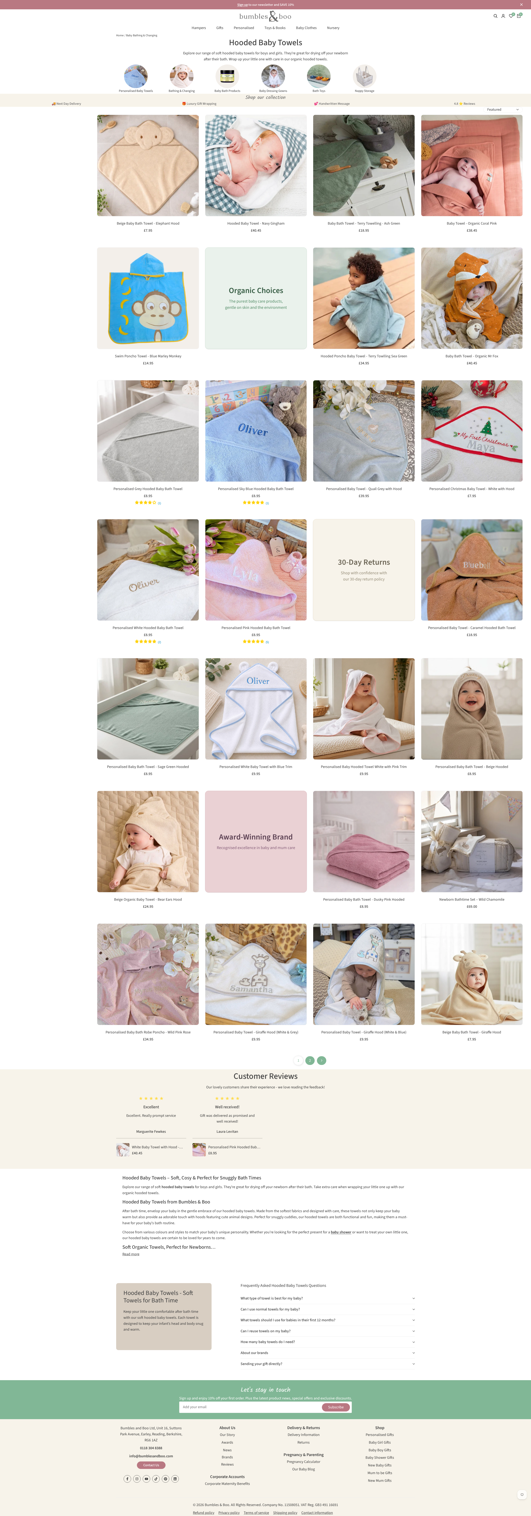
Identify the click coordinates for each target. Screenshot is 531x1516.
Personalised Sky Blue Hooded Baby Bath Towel (256, 489)
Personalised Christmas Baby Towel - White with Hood (471, 489)
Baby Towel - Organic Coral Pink (472, 223)
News (227, 1450)
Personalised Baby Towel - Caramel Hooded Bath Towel (472, 628)
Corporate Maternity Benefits (227, 1484)
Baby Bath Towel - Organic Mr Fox (472, 356)
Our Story (227, 1435)
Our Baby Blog (303, 1469)
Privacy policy (229, 1512)
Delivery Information (304, 1435)
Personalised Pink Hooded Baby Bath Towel (256, 628)
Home (120, 35)
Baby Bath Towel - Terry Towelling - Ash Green (364, 223)
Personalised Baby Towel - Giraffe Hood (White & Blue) (363, 1032)
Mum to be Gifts (380, 1473)
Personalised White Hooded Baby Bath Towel (148, 628)
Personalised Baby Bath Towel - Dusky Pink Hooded (363, 899)
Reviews (227, 1465)
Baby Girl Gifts (380, 1443)
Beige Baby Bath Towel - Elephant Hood (148, 223)
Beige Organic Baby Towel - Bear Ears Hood (148, 899)
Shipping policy (285, 1512)
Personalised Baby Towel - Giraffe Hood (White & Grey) (255, 1032)
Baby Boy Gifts (380, 1450)
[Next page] (321, 1060)
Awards (227, 1443)
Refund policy (203, 1512)
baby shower (341, 1232)
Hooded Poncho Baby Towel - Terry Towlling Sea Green (364, 356)
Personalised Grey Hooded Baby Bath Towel (148, 489)
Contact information (317, 1512)
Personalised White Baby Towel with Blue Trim (255, 767)
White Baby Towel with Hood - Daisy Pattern (155, 1147)
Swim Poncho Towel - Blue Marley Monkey (148, 356)
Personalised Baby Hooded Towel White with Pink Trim (364, 767)
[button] (102, 122)
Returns (303, 1443)
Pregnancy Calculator (303, 1462)
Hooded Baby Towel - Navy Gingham (256, 223)
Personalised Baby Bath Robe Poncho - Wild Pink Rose (148, 1032)
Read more (130, 1254)
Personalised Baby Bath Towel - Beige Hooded (471, 767)
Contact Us (151, 1465)
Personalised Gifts (380, 1435)
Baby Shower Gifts (379, 1458)
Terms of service (256, 1512)
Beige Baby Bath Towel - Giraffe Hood (471, 1032)
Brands (227, 1457)
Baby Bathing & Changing (141, 35)
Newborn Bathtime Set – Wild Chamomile (471, 899)
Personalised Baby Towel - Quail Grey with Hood (364, 489)
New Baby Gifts (380, 1466)
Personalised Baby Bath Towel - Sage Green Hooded (148, 767)
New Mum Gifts (380, 1481)
